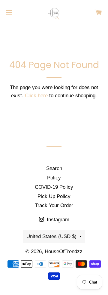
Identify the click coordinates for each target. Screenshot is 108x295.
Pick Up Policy (54, 196)
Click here (36, 95)
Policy (54, 178)
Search (54, 168)
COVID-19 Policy (54, 187)
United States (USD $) (51, 236)
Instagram (57, 219)
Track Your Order (54, 205)
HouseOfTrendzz (63, 251)
